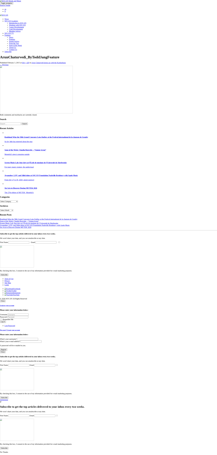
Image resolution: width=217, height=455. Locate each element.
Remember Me (7, 319)
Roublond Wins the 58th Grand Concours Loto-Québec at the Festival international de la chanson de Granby (38, 219)
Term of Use (9, 279)
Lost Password (10, 326)
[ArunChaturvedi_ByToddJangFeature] (36, 113)
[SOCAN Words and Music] (10, 1)
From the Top (14, 43)
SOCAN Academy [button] (11, 21)
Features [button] (8, 35)
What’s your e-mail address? (10, 341)
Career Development (16, 27)
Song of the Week (15, 45)
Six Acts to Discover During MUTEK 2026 (15, 227)
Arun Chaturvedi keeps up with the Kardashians (48, 63)
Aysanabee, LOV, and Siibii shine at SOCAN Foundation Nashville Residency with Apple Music (35, 225)
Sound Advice (14, 41)
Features (12, 39)
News (7, 19)
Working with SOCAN (17, 25)
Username (3, 315)
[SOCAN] (4, 15)
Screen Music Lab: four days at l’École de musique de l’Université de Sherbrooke (29, 223)
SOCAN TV (9, 33)
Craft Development (16, 29)
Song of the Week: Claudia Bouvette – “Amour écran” (19, 221)
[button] (5, 5)
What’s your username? (8, 339)
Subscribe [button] (8, 52)
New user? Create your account (10, 330)
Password (3, 317)
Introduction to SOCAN (17, 23)
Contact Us (13, 50)
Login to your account (7, 305)
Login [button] (7, 285)
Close (3, 301)
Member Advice (15, 31)
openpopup (4, 400)
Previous (4, 65)
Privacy (7, 281)
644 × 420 (25, 63)
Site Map (8, 283)
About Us (12, 47)
